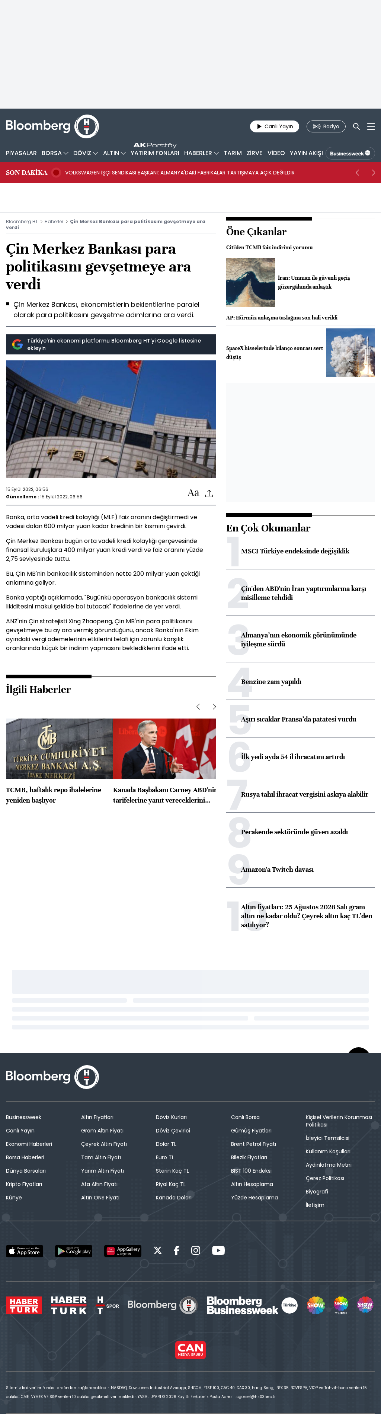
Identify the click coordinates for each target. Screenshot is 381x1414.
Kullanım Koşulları (328, 1151)
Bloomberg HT (22, 221)
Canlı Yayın (20, 1130)
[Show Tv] (316, 1305)
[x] (157, 1252)
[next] (374, 172)
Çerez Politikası (325, 1178)
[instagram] (195, 1252)
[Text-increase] (193, 493)
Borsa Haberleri (25, 1157)
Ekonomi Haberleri (29, 1144)
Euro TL (165, 1157)
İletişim (315, 1205)
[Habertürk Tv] (69, 1305)
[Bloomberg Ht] (163, 1305)
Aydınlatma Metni (329, 1165)
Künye (14, 1197)
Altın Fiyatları (97, 1117)
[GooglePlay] (73, 1251)
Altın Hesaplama (252, 1184)
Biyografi (317, 1191)
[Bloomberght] (52, 126)
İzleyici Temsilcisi (327, 1138)
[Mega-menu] (371, 126)
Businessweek (23, 1117)
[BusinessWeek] (350, 153)
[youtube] (218, 1252)
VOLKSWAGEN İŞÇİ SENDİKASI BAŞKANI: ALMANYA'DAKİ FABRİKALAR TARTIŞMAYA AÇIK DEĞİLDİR (180, 172)
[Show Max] (366, 1305)
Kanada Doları (174, 1197)
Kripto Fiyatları (24, 1184)
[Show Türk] (341, 1305)
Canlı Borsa (245, 1117)
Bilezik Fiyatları (249, 1157)
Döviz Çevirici (173, 1130)
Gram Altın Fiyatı (102, 1130)
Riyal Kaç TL (171, 1184)
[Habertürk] (24, 1305)
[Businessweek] (252, 1305)
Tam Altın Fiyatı (101, 1157)
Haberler (54, 221)
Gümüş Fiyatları (251, 1130)
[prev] (357, 172)
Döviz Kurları (171, 1117)
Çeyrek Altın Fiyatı (104, 1144)
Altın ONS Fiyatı (100, 1197)
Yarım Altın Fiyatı (102, 1170)
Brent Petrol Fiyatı (253, 1144)
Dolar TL (166, 1144)
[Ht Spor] (107, 1305)
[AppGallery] (122, 1251)
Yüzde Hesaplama (254, 1197)
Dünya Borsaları (26, 1170)
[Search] (356, 126)
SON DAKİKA (26, 172)
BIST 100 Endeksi (251, 1170)
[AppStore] (24, 1251)
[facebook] (176, 1252)
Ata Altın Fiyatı (99, 1184)
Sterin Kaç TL (172, 1170)
